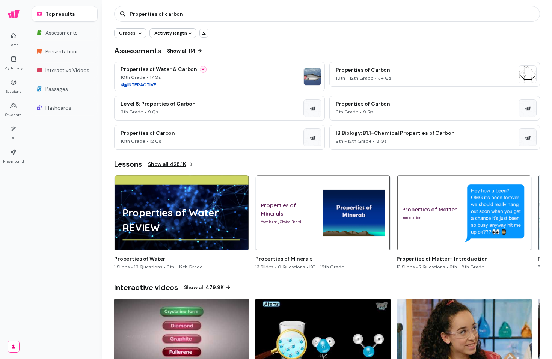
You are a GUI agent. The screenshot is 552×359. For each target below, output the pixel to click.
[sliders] (203, 33)
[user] (14, 347)
